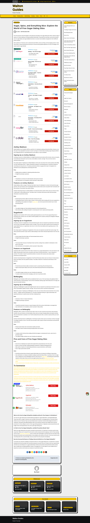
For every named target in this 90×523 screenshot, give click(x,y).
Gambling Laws (67, 142)
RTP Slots (66, 214)
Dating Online (67, 134)
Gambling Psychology (68, 148)
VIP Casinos (66, 242)
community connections (25, 433)
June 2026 (66, 262)
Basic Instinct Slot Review (69, 38)
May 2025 (66, 270)
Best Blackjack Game (68, 32)
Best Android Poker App (69, 50)
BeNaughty (28, 405)
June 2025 (66, 267)
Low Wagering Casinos (68, 181)
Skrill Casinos (66, 223)
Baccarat (66, 101)
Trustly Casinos (67, 237)
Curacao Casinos (67, 131)
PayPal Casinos (67, 195)
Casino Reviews (67, 123)
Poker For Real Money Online (69, 44)
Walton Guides (18, 518)
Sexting (65, 220)
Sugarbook (28, 395)
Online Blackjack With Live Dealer (20, 509)
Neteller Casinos (67, 187)
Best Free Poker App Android (70, 47)
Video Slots (66, 239)
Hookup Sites (16, 22)
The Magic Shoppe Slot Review (70, 29)
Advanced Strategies (68, 92)
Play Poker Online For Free (69, 68)
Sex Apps (66, 217)
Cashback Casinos (67, 114)
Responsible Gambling (68, 209)
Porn (65, 203)
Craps (65, 128)
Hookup (65, 162)
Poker (65, 200)
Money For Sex (50, 486)
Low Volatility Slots (68, 178)
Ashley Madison (30, 385)
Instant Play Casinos (68, 167)
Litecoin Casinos (67, 173)
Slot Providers (67, 228)
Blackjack (66, 109)
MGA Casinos (66, 184)
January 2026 (67, 264)
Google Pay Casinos (68, 153)
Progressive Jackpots (68, 206)
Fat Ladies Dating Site (36, 486)
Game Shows (66, 151)
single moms (44, 356)
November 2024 (67, 273)
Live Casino (66, 175)
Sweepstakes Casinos (68, 234)
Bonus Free (66, 35)
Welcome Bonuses (67, 250)
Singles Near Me (54, 457)
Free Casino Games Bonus (69, 59)
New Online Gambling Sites (69, 53)
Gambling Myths (67, 145)
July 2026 (66, 259)
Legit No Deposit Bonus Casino (70, 84)
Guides (65, 156)
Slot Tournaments (67, 231)
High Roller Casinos (68, 159)
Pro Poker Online (67, 74)
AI (64, 95)
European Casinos (67, 137)
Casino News (66, 117)
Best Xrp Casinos (67, 65)
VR (64, 245)
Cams (65, 112)
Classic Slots (66, 126)
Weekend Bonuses (67, 248)
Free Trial (53, 385)
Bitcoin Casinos (67, 106)
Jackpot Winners (67, 170)
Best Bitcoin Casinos (68, 77)
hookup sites (35, 201)
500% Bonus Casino (68, 62)
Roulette (66, 212)
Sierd (19, 31)
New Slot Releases (67, 189)
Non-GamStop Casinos (68, 192)
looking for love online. (49, 358)
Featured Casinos (67, 139)
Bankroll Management (68, 103)
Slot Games (66, 225)
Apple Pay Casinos (67, 98)
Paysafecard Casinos (68, 198)
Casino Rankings (67, 120)
